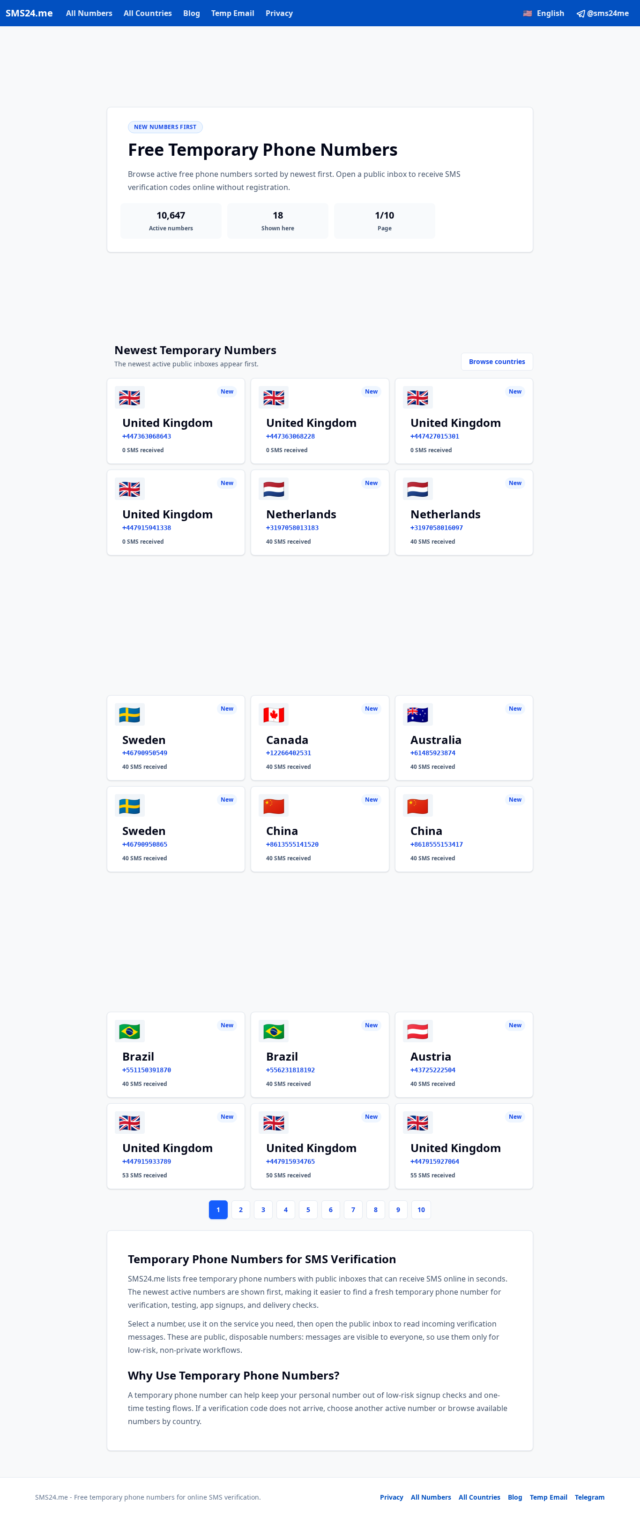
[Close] (622, 1467)
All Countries (148, 13)
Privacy (279, 13)
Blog (191, 13)
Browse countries (497, 361)
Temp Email (232, 13)
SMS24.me (29, 13)
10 (421, 1209)
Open (503, 1498)
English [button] (544, 13)
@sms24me (608, 13)
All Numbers (89, 13)
